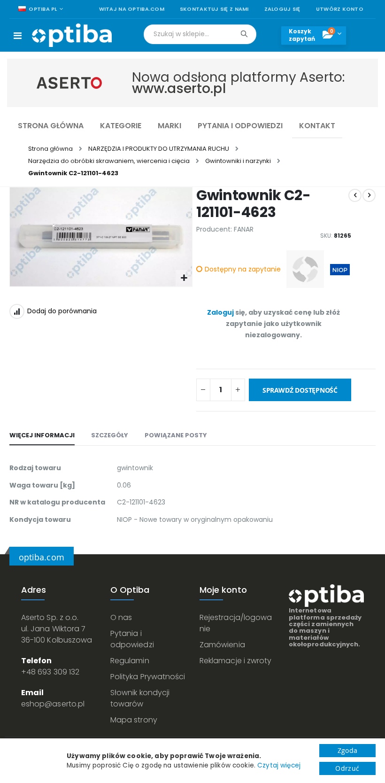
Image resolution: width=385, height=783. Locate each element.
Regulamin (129, 660)
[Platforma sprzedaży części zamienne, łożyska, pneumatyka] (72, 35)
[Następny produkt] (369, 195)
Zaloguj (220, 312)
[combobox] (200, 34)
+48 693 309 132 (50, 672)
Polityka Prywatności (147, 676)
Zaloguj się (282, 9)
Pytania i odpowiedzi (132, 639)
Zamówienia (222, 644)
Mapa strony (133, 719)
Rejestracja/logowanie (236, 623)
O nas (121, 617)
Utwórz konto (339, 9)
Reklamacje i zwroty (235, 660)
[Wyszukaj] (243, 33)
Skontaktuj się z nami (214, 9)
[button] (184, 278)
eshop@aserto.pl (53, 703)
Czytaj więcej (278, 765)
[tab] (42, 435)
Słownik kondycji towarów (139, 698)
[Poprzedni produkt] (355, 195)
